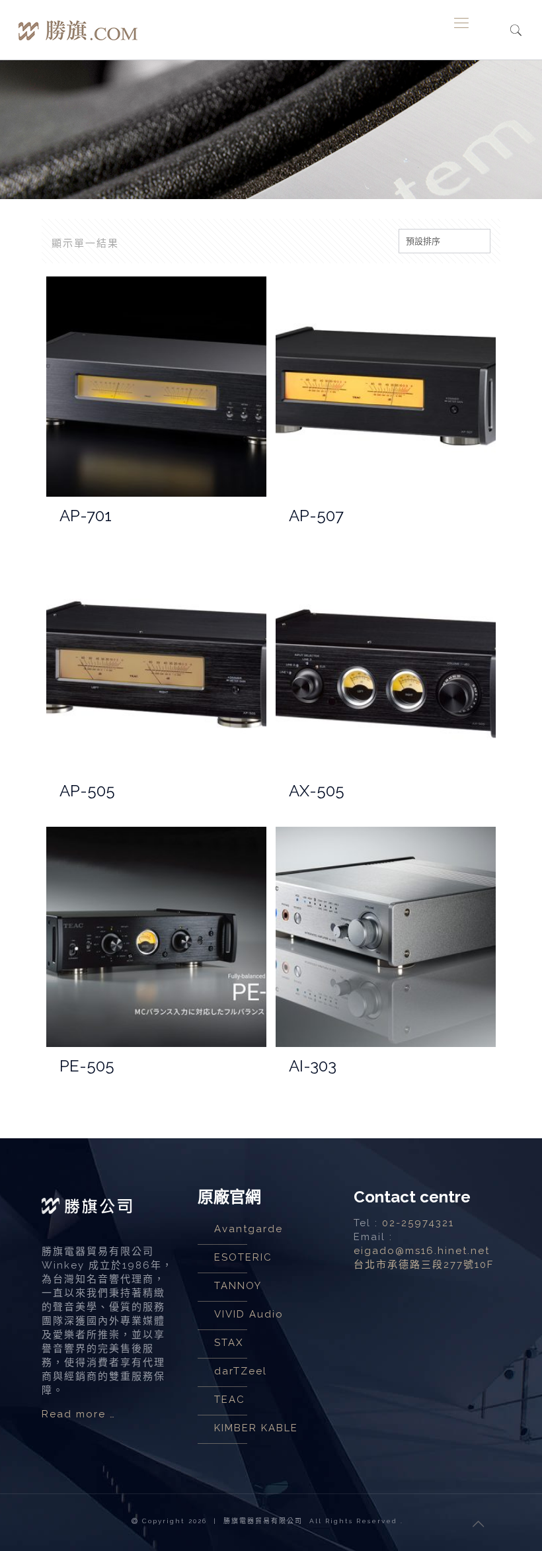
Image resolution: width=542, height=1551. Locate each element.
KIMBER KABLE (256, 1428)
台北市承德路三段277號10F (424, 1265)
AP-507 (316, 515)
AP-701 (85, 515)
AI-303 (312, 1065)
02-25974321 (418, 1223)
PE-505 (86, 1065)
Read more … (79, 1414)
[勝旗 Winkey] (78, 22)
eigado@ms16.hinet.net (422, 1251)
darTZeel (240, 1371)
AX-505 (316, 790)
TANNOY (238, 1286)
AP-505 (87, 790)
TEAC (229, 1399)
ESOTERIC (243, 1257)
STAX (228, 1343)
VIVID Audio (249, 1314)
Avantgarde (248, 1229)
